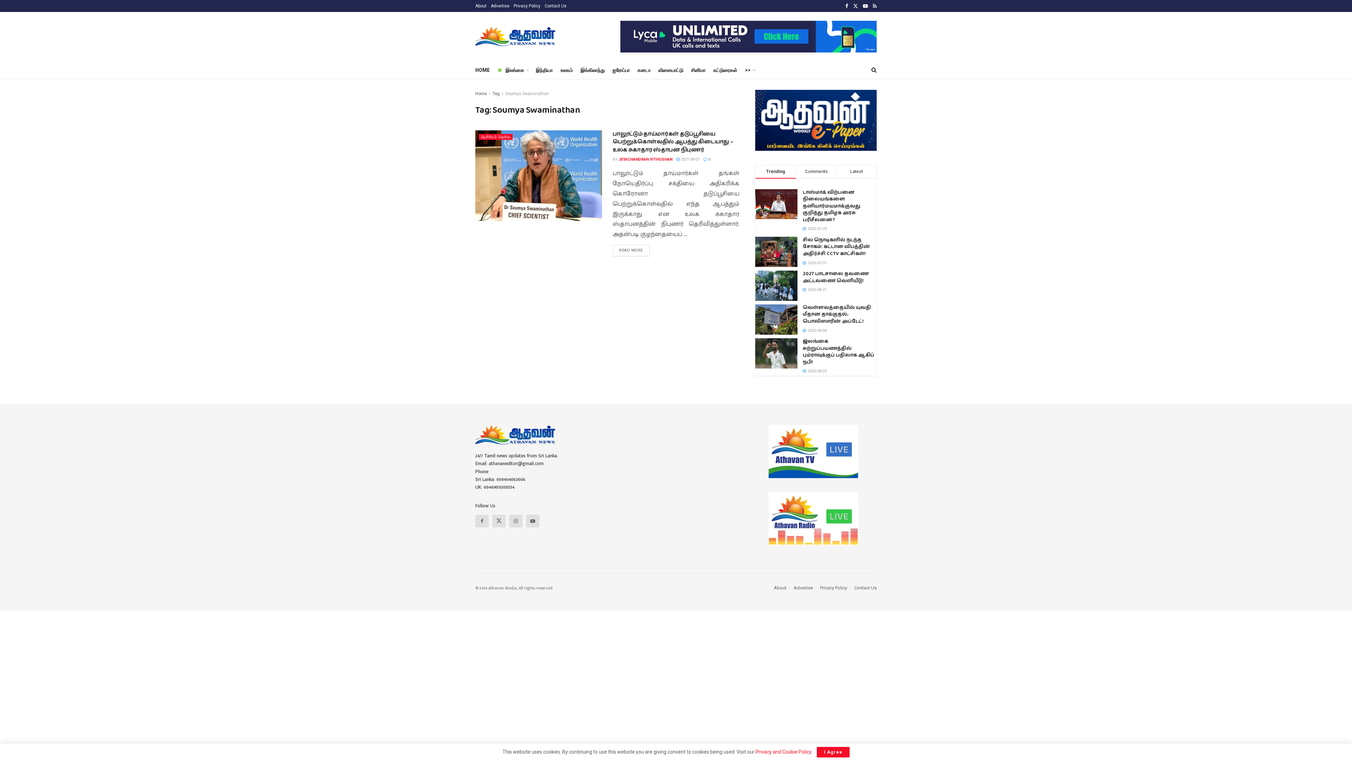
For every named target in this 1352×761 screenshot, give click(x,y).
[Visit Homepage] (516, 37)
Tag (496, 93)
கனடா (644, 70)
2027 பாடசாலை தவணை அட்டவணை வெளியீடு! (836, 277)
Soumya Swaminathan (527, 93)
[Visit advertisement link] (748, 36)
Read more (634, 249)
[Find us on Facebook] (846, 6)
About (481, 6)
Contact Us (556, 6)
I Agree (833, 752)
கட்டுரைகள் (725, 70)
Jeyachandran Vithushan (645, 159)
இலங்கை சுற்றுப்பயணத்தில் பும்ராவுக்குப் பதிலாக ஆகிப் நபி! (838, 352)
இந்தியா (544, 70)
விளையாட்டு (670, 70)
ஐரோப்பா (621, 70)
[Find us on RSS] (875, 6)
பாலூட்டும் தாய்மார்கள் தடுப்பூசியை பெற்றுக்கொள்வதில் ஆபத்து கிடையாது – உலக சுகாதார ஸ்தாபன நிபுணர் (673, 142)
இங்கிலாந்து (593, 70)
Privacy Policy (527, 6)
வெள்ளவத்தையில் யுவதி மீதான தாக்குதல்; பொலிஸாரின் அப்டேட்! (837, 314)
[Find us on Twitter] (855, 6)
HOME (482, 70)
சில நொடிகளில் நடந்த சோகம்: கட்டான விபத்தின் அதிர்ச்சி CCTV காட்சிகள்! (836, 247)
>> (748, 70)
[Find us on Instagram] (515, 521)
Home (481, 93)
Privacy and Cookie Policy (783, 752)
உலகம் (567, 70)
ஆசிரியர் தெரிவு (496, 137)
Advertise (500, 6)
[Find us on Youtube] (865, 6)
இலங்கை (515, 70)
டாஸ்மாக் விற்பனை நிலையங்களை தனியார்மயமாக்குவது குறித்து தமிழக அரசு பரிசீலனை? (831, 206)
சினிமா (698, 70)
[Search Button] (874, 70)
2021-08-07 (690, 159)
